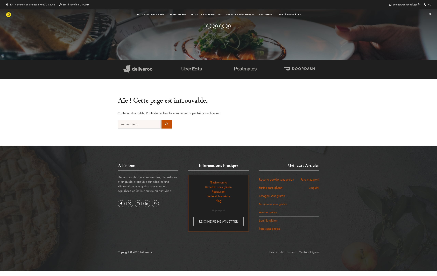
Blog (218, 201)
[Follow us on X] (129, 203)
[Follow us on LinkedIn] (146, 203)
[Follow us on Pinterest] (155, 203)
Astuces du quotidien (150, 14)
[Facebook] (208, 26)
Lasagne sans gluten (272, 196)
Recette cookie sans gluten (276, 179)
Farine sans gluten (270, 188)
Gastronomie (177, 14)
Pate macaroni (309, 179)
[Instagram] (221, 26)
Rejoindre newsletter (218, 221)
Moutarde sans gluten (273, 204)
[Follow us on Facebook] (121, 203)
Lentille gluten (268, 220)
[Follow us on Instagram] (138, 203)
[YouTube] (228, 26)
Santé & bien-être (290, 14)
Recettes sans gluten (240, 14)
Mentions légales (309, 252)
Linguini (314, 188)
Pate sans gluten (269, 229)
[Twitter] (215, 26)
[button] (430, 14)
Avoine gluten (268, 212)
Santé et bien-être (218, 196)
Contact (291, 252)
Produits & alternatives (206, 14)
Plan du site (276, 252)
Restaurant (266, 14)
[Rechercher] (166, 124)
